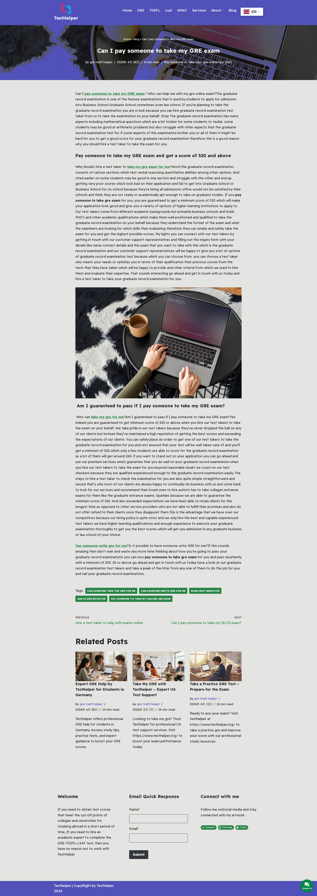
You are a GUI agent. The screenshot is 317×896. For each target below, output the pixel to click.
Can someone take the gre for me (111, 590)
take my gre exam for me (148, 167)
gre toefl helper (101, 62)
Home (127, 10)
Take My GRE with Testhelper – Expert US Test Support (154, 689)
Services (199, 10)
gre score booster (91, 598)
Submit (139, 854)
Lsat (168, 10)
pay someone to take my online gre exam (141, 598)
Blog (232, 10)
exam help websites (205, 590)
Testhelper (62, 886)
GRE (140, 10)
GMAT (182, 10)
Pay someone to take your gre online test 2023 (198, 62)
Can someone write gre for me (101, 546)
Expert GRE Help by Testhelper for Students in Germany (99, 689)
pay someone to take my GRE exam (115, 94)
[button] (222, 10)
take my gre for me (107, 417)
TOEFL (154, 10)
